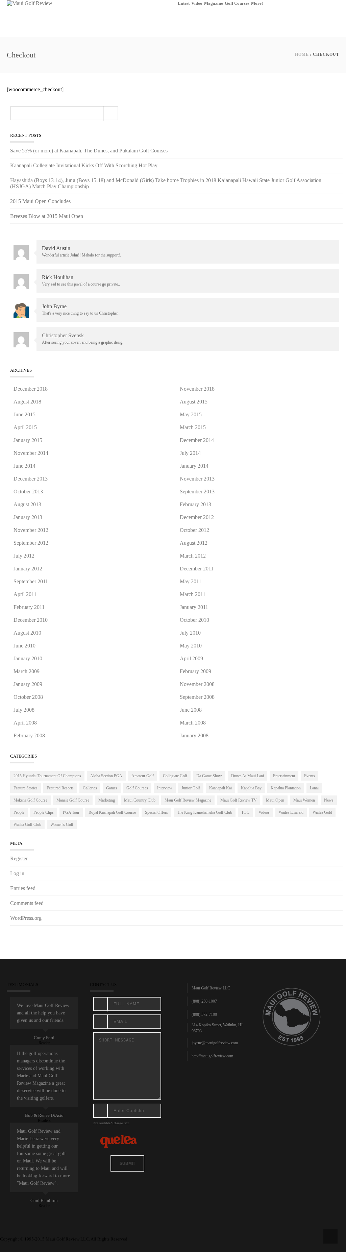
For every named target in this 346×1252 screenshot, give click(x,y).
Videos (264, 812)
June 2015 (24, 414)
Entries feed (22, 888)
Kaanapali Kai (220, 788)
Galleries (90, 788)
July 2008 (24, 710)
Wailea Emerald (291, 812)
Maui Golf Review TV (238, 800)
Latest (184, 3)
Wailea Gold (322, 812)
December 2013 (31, 479)
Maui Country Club (139, 800)
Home (302, 54)
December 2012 (197, 517)
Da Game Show (209, 776)
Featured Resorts (60, 788)
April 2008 (25, 723)
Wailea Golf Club (27, 824)
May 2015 (191, 414)
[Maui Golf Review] (29, 3)
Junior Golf (190, 788)
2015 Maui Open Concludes (40, 201)
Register (19, 858)
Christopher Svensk (63, 335)
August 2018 (27, 401)
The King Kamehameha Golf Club (204, 812)
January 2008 (194, 735)
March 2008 (193, 723)
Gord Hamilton (44, 1200)
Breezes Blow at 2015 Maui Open (46, 216)
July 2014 (190, 453)
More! (257, 3)
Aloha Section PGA (106, 776)
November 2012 (31, 530)
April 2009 (191, 658)
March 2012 (193, 556)
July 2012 (24, 556)
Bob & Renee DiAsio (44, 1115)
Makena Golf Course (30, 800)
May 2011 (190, 581)
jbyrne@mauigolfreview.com (215, 1042)
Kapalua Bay (251, 788)
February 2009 (195, 671)
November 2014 (31, 453)
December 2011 (197, 568)
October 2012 (194, 530)
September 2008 (197, 697)
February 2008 (29, 735)
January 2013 (28, 517)
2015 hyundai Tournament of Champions (47, 776)
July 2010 (190, 633)
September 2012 (31, 543)
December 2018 (31, 389)
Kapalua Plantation (286, 788)
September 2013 (197, 491)
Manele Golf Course (72, 800)
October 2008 (28, 697)
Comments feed (27, 903)
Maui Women (304, 800)
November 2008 (197, 684)
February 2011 (29, 607)
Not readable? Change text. (111, 1123)
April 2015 (25, 427)
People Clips (43, 812)
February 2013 (195, 504)
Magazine (213, 3)
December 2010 (31, 620)
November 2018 (197, 389)
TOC (245, 812)
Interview (164, 788)
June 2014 (24, 466)
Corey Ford (44, 1037)
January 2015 (28, 440)
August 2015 (193, 401)
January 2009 (28, 684)
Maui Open (275, 800)
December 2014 (197, 440)
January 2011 (194, 607)
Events (309, 776)
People (19, 812)
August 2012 (193, 543)
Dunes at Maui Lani (247, 776)
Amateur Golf (142, 776)
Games (111, 788)
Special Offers (156, 812)
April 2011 (25, 594)
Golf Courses (237, 3)
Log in (17, 873)
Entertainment (284, 776)
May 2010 (191, 645)
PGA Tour (71, 812)
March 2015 (193, 427)
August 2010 (27, 633)
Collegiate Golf (175, 776)
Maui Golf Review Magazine (188, 800)
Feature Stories (26, 788)
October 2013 (28, 491)
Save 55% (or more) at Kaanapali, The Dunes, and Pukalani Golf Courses (89, 150)
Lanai (314, 788)
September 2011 (31, 581)
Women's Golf (61, 824)
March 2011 (192, 594)
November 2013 (197, 479)
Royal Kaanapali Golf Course (112, 812)
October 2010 (194, 620)
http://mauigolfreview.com (212, 1056)
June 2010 (24, 645)
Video (196, 3)
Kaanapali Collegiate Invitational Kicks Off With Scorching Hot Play (83, 165)
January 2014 (194, 466)
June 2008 (191, 710)
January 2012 (28, 568)
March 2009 (27, 671)
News (328, 800)
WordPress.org (26, 918)
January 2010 (28, 658)
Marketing (106, 800)
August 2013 (27, 504)
